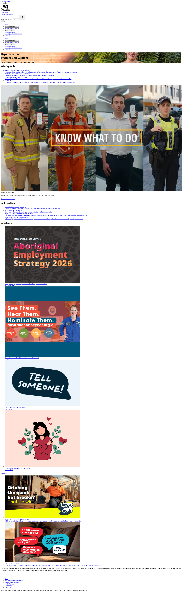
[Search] (22, 17)
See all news (4, 473)
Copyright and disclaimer (12, 582)
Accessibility (8, 585)
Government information (11, 26)
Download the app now (8, 199)
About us (7, 35)
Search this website (6, 19)
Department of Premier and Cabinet (7, 13)
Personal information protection (14, 580)
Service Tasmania (10, 584)
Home (6, 24)
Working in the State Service (13, 34)
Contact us (8, 587)
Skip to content (5, 1)
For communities (10, 30)
